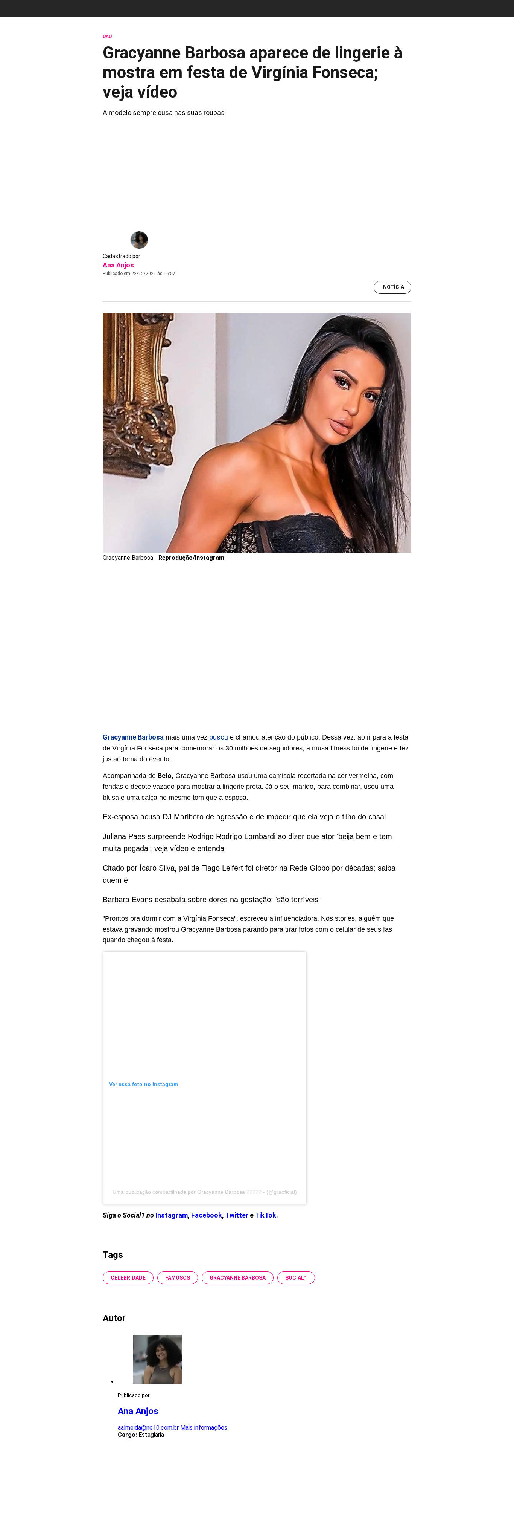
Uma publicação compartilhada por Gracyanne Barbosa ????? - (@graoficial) (205, 1192)
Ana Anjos (118, 265)
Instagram (171, 1215)
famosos (177, 1278)
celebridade (128, 1278)
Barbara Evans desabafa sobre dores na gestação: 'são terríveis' (211, 899)
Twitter (237, 1215)
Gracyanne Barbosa (238, 1278)
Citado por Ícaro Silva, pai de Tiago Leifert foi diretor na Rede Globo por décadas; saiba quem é (249, 874)
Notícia (393, 287)
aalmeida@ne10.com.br (148, 1427)
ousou (218, 737)
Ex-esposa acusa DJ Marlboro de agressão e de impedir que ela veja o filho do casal (244, 817)
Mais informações (203, 1427)
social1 (296, 1278)
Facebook (206, 1215)
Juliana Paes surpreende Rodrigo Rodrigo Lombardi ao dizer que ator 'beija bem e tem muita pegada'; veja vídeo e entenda (247, 842)
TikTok (265, 1215)
